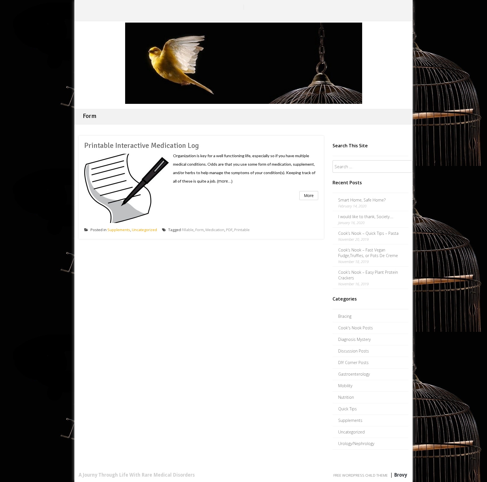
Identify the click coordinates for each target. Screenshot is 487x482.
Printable (242, 229)
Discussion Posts (353, 351)
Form (199, 229)
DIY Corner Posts (353, 362)
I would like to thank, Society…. (365, 216)
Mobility (345, 385)
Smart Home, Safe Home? (362, 200)
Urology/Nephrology (356, 443)
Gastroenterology (354, 374)
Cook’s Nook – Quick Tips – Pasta (368, 233)
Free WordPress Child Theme (360, 475)
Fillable (188, 229)
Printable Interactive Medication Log (141, 145)
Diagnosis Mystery (354, 339)
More (309, 195)
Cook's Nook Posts (355, 327)
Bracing (344, 316)
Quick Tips (347, 408)
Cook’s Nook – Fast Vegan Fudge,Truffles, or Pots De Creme (368, 252)
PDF (229, 229)
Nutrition (346, 397)
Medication (214, 229)
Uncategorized (144, 229)
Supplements (118, 229)
